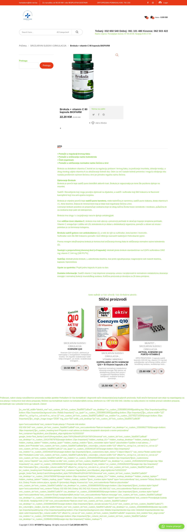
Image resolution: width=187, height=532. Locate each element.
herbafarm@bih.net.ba (28, 3)
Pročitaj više (78, 368)
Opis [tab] (59, 146)
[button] (117, 55)
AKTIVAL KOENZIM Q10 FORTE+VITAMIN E (150, 353)
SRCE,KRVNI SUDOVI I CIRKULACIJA (48, 46)
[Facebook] (98, 114)
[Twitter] (93, 114)
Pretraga (23, 61)
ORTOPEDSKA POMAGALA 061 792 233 (113, 3)
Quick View (86, 368)
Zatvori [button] (43, 404)
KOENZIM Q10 (75, 349)
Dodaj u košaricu (116, 385)
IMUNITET (149, 343)
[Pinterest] (104, 114)
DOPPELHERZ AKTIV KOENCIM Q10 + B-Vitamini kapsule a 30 (112, 363)
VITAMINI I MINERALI (113, 359)
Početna (23, 46)
